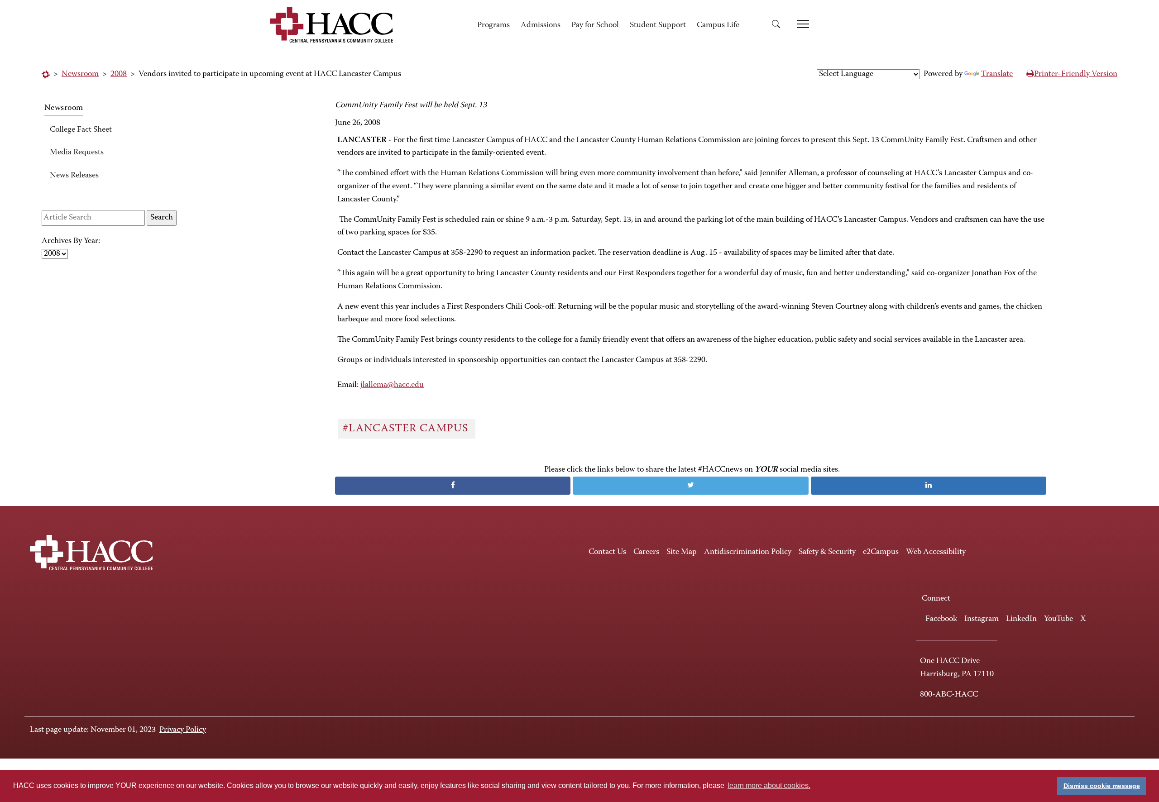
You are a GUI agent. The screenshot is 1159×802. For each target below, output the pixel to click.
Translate (997, 74)
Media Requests (77, 152)
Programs (493, 25)
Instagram (981, 619)
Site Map (681, 552)
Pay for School (595, 25)
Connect (936, 599)
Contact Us (607, 552)
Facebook (941, 619)
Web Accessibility (936, 552)
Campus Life (718, 25)
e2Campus (881, 552)
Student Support (658, 25)
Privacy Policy (182, 730)
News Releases (74, 176)
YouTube (1058, 619)
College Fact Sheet (81, 130)
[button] (779, 25)
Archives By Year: (71, 241)
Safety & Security (827, 552)
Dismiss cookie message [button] (1101, 785)
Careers (646, 552)
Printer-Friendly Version (1075, 74)
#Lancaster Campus (407, 428)
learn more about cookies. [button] (769, 785)
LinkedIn (1021, 619)
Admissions (540, 25)
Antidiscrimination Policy (747, 552)
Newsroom (80, 74)
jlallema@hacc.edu (392, 385)
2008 (118, 74)
